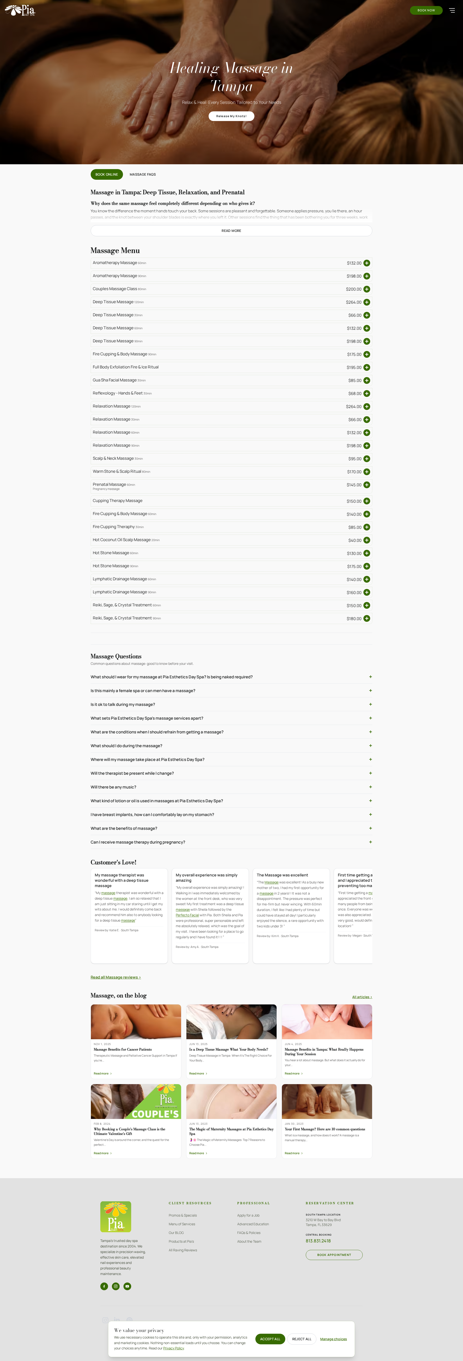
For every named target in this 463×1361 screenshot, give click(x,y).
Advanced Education (253, 1224)
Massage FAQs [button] (143, 174)
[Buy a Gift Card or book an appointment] (366, 263)
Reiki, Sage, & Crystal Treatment (127, 605)
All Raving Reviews (183, 1250)
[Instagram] (116, 1286)
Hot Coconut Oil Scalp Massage (126, 539)
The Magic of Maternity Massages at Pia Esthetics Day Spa (231, 1131)
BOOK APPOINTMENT (334, 1255)
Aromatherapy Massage (119, 262)
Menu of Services (182, 1224)
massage (108, 892)
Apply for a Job (248, 1215)
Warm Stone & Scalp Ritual (121, 471)
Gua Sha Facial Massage (119, 380)
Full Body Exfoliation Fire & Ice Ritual (126, 367)
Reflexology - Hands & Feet (122, 393)
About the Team (249, 1241)
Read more (231, 230)
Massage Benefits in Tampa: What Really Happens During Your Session (324, 1052)
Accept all (270, 1339)
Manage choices (333, 1339)
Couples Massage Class (119, 288)
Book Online (106, 174)
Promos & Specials (183, 1215)
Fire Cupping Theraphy (118, 526)
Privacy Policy (173, 1348)
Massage (272, 882)
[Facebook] (104, 1286)
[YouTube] (127, 1286)
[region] (231, 919)
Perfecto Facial (187, 915)
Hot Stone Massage (115, 552)
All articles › (362, 997)
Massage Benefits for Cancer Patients (123, 1049)
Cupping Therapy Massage (118, 500)
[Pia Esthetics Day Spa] (20, 10)
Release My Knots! (231, 116)
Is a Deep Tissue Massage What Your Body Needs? (228, 1049)
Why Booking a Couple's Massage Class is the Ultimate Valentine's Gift (129, 1131)
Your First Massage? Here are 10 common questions (325, 1129)
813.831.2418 (318, 1241)
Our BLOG (176, 1232)
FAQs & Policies (248, 1232)
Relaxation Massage (117, 406)
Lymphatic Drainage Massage (124, 578)
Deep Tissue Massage (118, 301)
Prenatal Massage (114, 484)
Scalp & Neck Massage (118, 458)
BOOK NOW (426, 10)
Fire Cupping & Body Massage (124, 354)
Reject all (302, 1339)
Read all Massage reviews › (116, 977)
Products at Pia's (181, 1241)
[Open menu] (452, 10)
